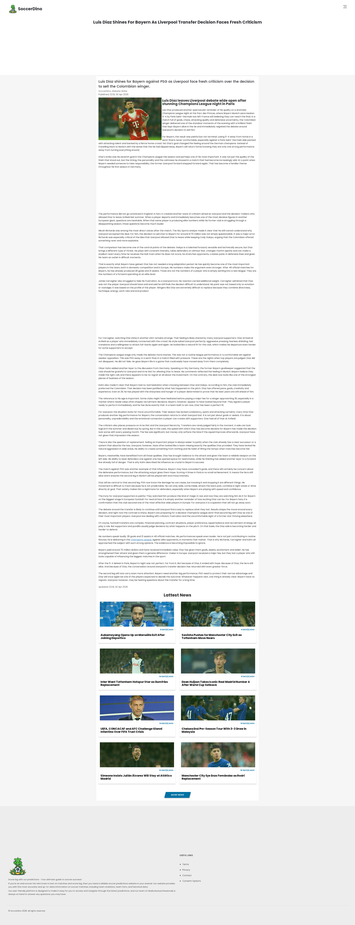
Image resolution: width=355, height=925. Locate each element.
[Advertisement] (177, 47)
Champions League (141, 539)
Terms (185, 864)
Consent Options (191, 881)
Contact (187, 875)
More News (177, 794)
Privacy (186, 869)
